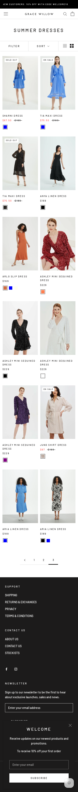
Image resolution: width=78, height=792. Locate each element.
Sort (42, 46)
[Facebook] (6, 668)
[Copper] (5, 288)
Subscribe (39, 778)
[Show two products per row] (72, 46)
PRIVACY (10, 609)
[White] (43, 376)
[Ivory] (16, 288)
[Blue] (5, 127)
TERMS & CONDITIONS (19, 616)
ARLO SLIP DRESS (14, 276)
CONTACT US (13, 646)
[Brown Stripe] (43, 456)
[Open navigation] (6, 13)
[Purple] (5, 460)
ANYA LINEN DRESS (53, 196)
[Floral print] (5, 207)
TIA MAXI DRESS (51, 115)
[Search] (65, 13)
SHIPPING (11, 595)
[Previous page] (25, 560)
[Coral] (43, 291)
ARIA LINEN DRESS (15, 529)
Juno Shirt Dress (53, 445)
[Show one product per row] (65, 46)
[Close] (70, 725)
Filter (14, 46)
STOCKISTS (12, 653)
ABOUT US (11, 639)
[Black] (43, 207)
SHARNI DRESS (12, 115)
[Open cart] (72, 14)
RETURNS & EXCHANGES (21, 602)
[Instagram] (15, 668)
